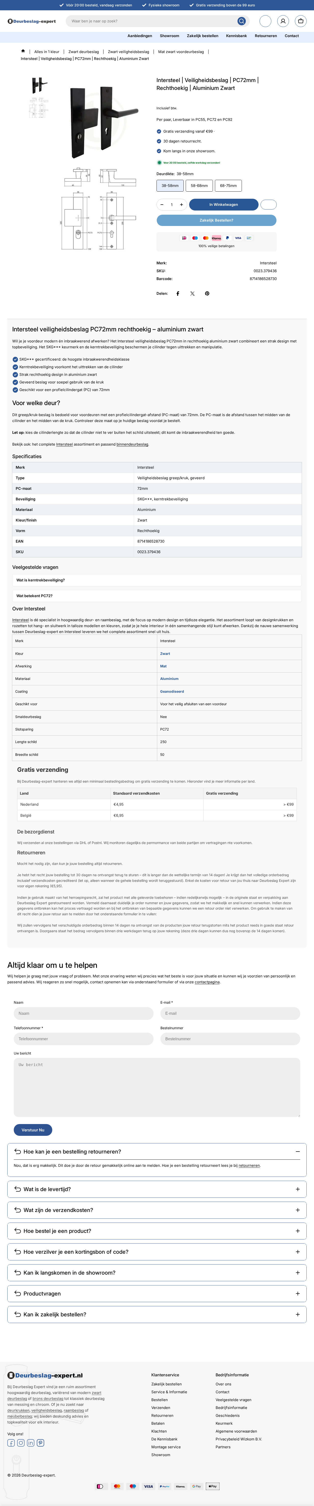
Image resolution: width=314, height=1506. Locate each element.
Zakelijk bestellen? (216, 220)
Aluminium (169, 678)
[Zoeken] (241, 21)
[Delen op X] (192, 293)
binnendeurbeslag (132, 444)
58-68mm (199, 185)
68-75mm (228, 185)
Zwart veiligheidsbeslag (128, 51)
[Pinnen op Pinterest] (207, 293)
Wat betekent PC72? (34, 595)
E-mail (166, 1002)
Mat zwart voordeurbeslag (181, 51)
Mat (163, 666)
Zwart (165, 653)
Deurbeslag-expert (38, 1475)
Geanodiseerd (172, 691)
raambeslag (74, 1410)
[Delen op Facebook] (178, 293)
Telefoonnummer (28, 1028)
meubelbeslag (19, 1416)
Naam (18, 1002)
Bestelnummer (171, 1028)
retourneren (249, 1165)
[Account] (283, 21)
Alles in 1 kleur (46, 51)
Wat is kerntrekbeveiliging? (40, 580)
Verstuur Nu (33, 1129)
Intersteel (64, 444)
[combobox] (158, 21)
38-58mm (170, 185)
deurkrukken (18, 1410)
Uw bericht (22, 1053)
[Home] (23, 51)
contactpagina (207, 982)
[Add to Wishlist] (269, 205)
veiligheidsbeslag (46, 1410)
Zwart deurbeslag (83, 51)
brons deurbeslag (48, 1398)
